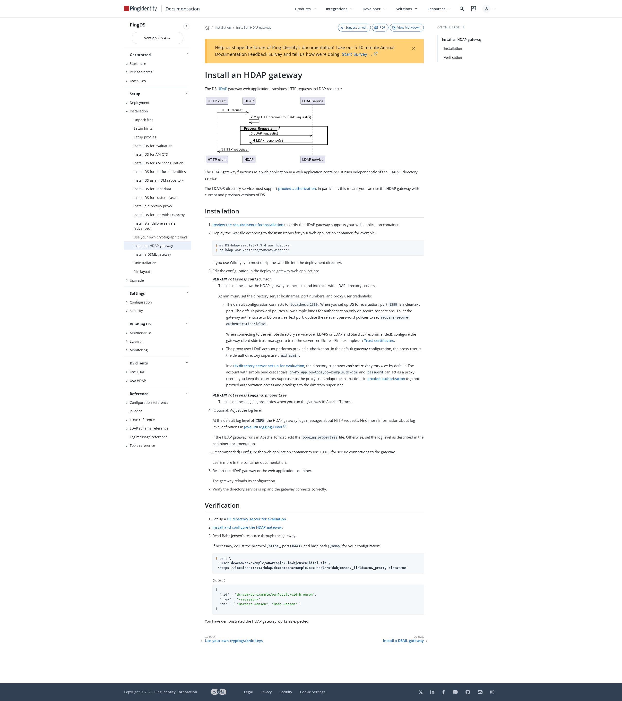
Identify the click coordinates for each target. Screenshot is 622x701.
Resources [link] (439, 8)
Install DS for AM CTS (151, 154)
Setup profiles (145, 137)
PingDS (137, 25)
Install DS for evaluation (153, 146)
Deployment (139, 102)
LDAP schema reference (149, 428)
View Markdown (409, 27)
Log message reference (148, 437)
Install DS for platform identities (160, 171)
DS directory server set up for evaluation (268, 365)
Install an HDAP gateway (153, 245)
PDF (382, 27)
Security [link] (285, 692)
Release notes (141, 72)
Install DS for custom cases (155, 197)
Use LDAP (137, 372)
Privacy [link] (266, 692)
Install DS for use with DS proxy (159, 214)
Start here (138, 63)
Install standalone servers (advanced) (155, 226)
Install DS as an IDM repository (159, 180)
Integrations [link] (339, 8)
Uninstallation (145, 263)
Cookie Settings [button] (312, 692)
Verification (453, 57)
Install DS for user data (152, 188)
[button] (488, 9)
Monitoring (139, 350)
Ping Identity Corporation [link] (175, 692)
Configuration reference (149, 402)
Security (136, 310)
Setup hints (143, 128)
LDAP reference (142, 419)
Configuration (141, 302)
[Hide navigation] (186, 26)
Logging (136, 341)
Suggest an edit (357, 27)
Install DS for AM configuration (158, 163)
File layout (142, 271)
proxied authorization (297, 188)
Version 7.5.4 (155, 37)
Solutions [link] (407, 8)
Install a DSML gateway (152, 254)
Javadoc (136, 411)
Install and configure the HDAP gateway (247, 527)
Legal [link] (248, 692)
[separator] (191, 350)
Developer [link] (374, 8)
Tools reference (142, 445)
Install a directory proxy (153, 206)
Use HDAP (138, 380)
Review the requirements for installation (248, 224)
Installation (139, 111)
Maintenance (140, 332)
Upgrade (137, 280)
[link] (140, 9)
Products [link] (305, 8)
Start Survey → (357, 54)
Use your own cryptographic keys (160, 237)
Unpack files (143, 120)
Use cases (138, 80)
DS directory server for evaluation (256, 518)
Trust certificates (379, 340)
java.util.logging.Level (263, 426)
